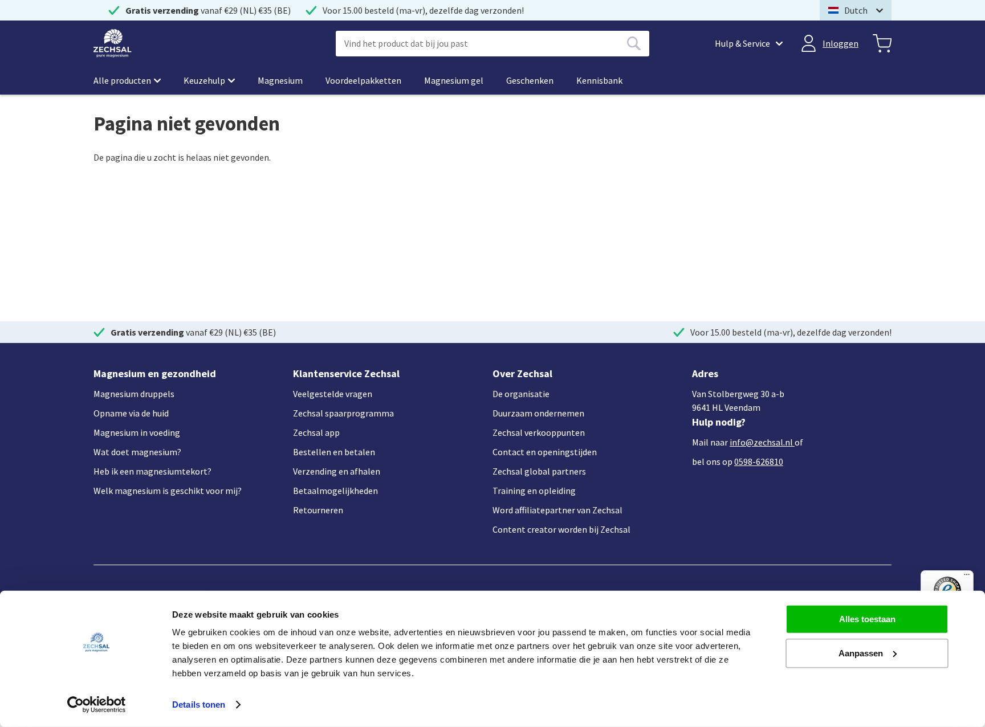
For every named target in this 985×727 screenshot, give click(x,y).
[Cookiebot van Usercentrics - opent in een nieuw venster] (96, 704)
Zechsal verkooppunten (538, 432)
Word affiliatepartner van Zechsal (557, 510)
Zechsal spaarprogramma (343, 413)
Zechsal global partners (539, 471)
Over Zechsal (522, 373)
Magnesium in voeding (136, 432)
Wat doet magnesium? (137, 452)
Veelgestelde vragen (332, 393)
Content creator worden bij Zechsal (561, 529)
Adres (705, 373)
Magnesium (280, 80)
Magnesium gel (453, 80)
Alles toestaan (867, 619)
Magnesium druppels (133, 393)
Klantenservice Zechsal (346, 373)
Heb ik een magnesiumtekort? (152, 471)
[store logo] (112, 43)
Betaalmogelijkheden (335, 490)
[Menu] (967, 577)
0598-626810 (758, 461)
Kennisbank (599, 80)
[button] (856, 10)
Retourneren (318, 510)
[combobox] (492, 43)
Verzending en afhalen (336, 471)
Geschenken (529, 80)
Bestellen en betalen (334, 452)
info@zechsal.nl (761, 442)
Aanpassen (861, 652)
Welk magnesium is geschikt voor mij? (167, 490)
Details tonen (198, 704)
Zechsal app (316, 432)
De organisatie (521, 393)
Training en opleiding (534, 490)
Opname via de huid (131, 413)
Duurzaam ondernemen (538, 413)
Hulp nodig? (719, 421)
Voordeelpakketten (363, 80)
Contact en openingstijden (544, 452)
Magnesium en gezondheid (154, 373)
